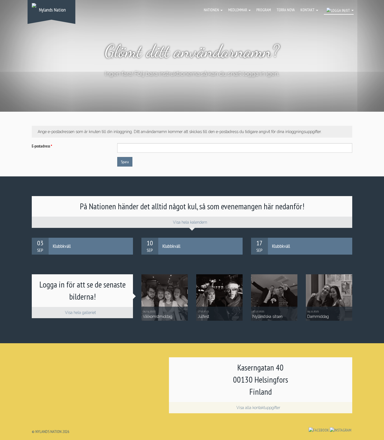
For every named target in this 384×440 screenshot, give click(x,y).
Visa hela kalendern (190, 222)
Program (263, 9)
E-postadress (42, 146)
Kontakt (308, 9)
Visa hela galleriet (81, 312)
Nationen (212, 9)
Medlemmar (238, 9)
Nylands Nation (52, 9)
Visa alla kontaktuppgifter (258, 407)
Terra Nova (286, 9)
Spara (125, 161)
